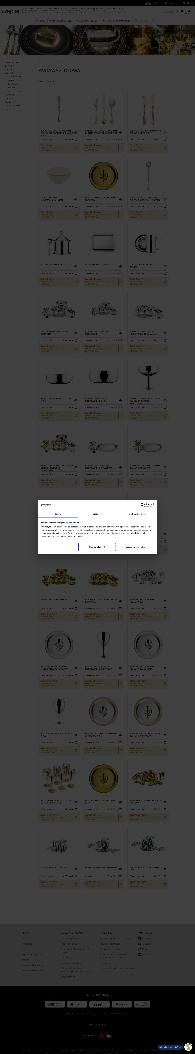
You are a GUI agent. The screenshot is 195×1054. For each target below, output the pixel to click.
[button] (170, 1047)
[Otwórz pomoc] (188, 1047)
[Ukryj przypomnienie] (180, 1047)
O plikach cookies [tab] (137, 514)
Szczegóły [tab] (97, 514)
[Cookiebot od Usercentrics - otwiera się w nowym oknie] (142, 505)
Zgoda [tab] (58, 514)
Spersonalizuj (95, 547)
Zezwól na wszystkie (135, 547)
